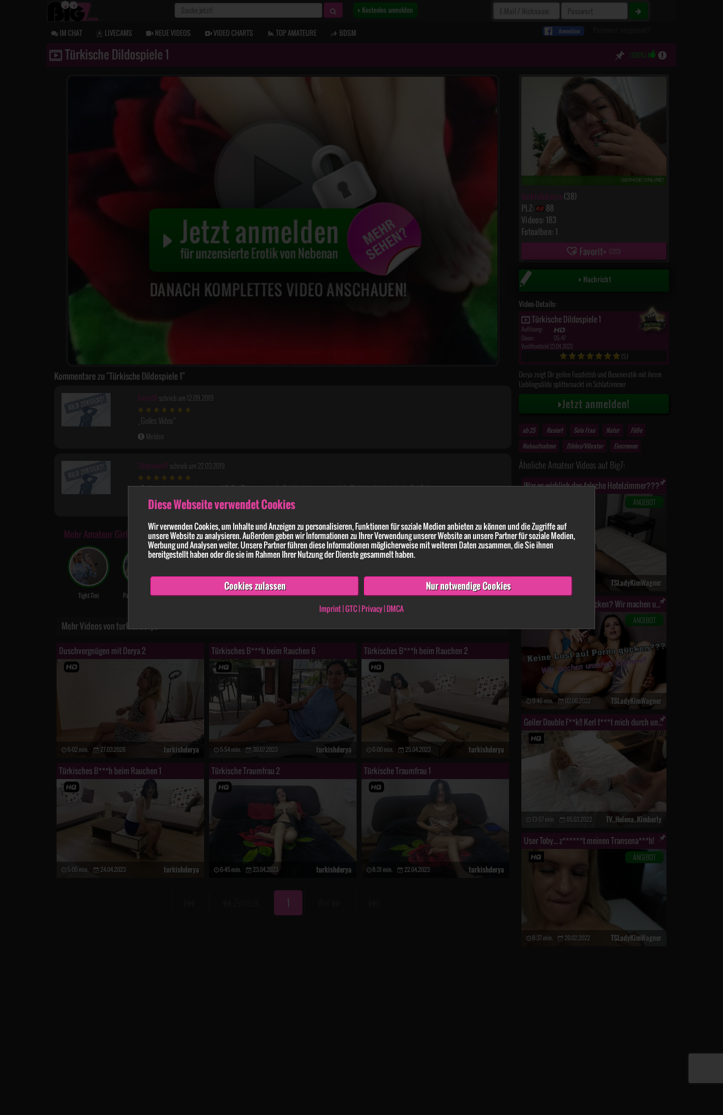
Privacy (372, 608)
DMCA (395, 608)
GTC (351, 608)
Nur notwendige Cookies (468, 585)
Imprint (330, 608)
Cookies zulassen (255, 585)
